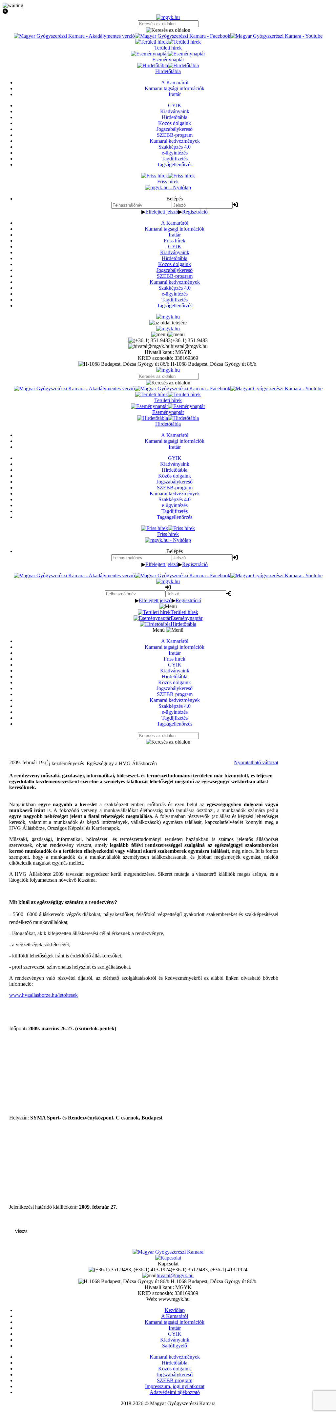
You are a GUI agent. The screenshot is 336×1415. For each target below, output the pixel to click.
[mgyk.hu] (168, 17)
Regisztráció (195, 212)
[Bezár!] (168, 11)
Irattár (175, 234)
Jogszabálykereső (175, 270)
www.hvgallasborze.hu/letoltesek (43, 995)
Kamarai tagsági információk (174, 229)
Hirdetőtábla (174, 258)
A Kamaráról (174, 223)
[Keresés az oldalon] (168, 30)
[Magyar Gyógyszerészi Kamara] (168, 1252)
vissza (21, 1231)
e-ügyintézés (175, 294)
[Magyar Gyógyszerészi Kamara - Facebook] (182, 36)
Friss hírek (174, 240)
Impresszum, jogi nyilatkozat (174, 1386)
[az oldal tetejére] (168, 322)
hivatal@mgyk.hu (175, 1275)
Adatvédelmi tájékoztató (175, 1392)
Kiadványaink (174, 252)
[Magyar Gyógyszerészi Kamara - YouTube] (276, 36)
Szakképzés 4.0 (174, 288)
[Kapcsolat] (168, 1258)
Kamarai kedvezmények (175, 282)
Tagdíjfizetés (174, 299)
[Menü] (168, 334)
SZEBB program (174, 1380)
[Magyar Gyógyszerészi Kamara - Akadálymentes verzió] (74, 36)
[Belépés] (235, 205)
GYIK (174, 246)
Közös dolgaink (174, 264)
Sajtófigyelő (174, 1345)
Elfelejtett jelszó (161, 212)
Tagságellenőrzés (174, 305)
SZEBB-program (175, 276)
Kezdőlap (175, 1310)
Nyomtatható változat (256, 762)
